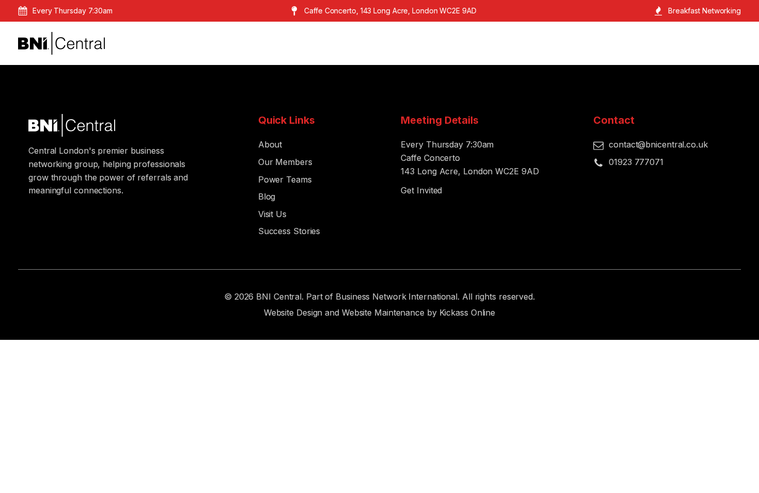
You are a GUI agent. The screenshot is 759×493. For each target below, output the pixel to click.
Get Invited (421, 190)
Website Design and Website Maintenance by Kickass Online (379, 312)
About (270, 144)
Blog (267, 196)
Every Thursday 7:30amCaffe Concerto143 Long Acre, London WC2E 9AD (470, 157)
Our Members (285, 162)
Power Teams (285, 179)
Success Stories (289, 231)
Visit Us (272, 214)
